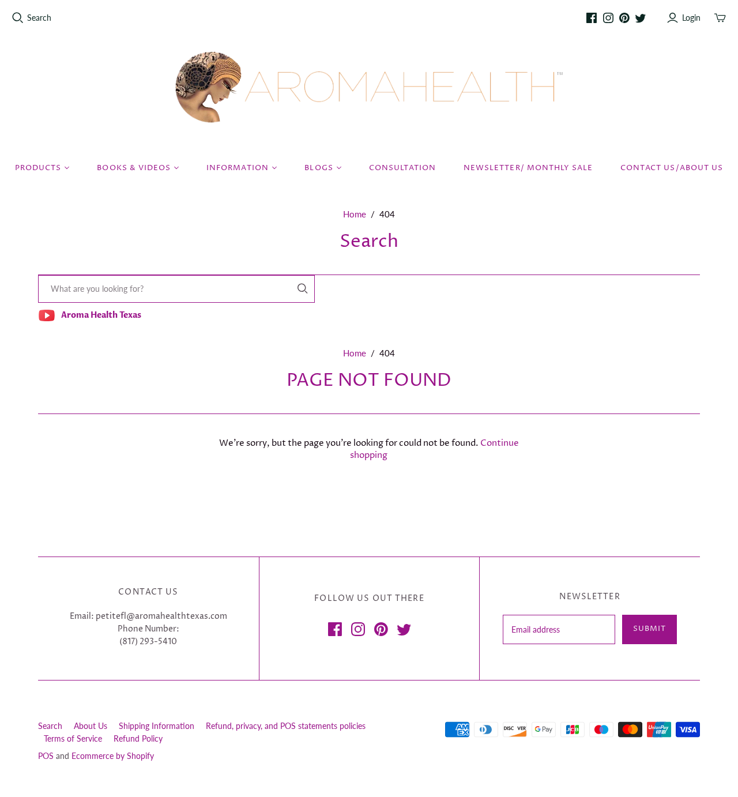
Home (354, 214)
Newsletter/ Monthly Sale (528, 168)
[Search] (303, 288)
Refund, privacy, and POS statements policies (286, 726)
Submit (649, 628)
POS (46, 756)
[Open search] (18, 18)
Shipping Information (156, 726)
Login (691, 17)
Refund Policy (138, 738)
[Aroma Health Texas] (369, 87)
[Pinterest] (624, 18)
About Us (90, 726)
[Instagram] (608, 18)
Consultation (402, 168)
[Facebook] (591, 18)
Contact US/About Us (671, 168)
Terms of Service (73, 738)
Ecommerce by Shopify (112, 756)
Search (39, 17)
